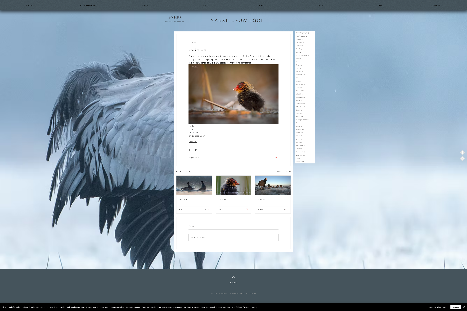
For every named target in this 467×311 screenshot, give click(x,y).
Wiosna (183, 199)
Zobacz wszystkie (284, 171)
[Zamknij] (464, 307)
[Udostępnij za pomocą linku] (195, 150)
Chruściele (193, 142)
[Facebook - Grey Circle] (462, 152)
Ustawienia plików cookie (437, 307)
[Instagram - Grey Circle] (462, 158)
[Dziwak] (233, 185)
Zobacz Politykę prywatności (247, 307)
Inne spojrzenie (266, 199)
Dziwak (222, 199)
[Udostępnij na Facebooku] (190, 150)
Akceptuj (456, 307)
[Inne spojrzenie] (273, 185)
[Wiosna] (194, 185)
